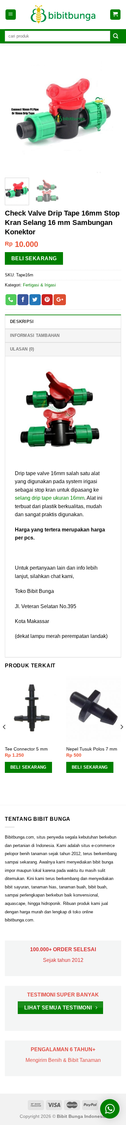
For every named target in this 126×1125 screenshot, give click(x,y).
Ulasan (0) (22, 349)
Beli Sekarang (34, 258)
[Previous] (15, 114)
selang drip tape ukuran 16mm (49, 498)
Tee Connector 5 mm (26, 749)
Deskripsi (22, 321)
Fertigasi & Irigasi (39, 285)
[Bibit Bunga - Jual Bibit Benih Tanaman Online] (63, 14)
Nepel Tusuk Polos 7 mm (91, 749)
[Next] (111, 114)
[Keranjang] (115, 14)
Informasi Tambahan (35, 335)
